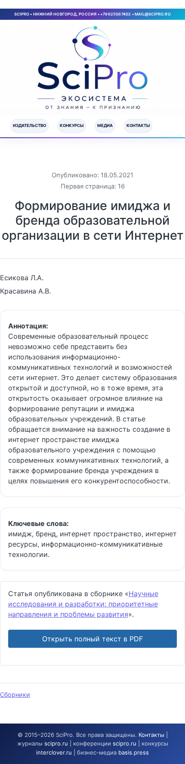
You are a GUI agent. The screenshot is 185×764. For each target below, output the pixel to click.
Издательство (29, 125)
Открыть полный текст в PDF (92, 638)
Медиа (105, 125)
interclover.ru (54, 752)
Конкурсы (71, 125)
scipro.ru (56, 743)
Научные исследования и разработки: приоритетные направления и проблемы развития (83, 604)
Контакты (138, 125)
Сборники (15, 694)
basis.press (133, 752)
